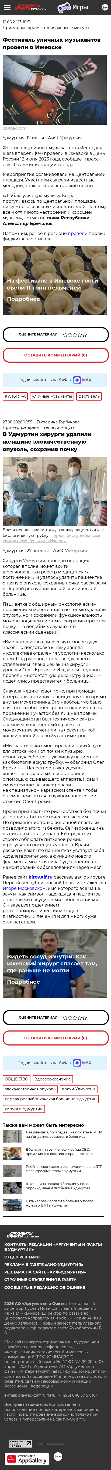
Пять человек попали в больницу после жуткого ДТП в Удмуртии (59, 1203)
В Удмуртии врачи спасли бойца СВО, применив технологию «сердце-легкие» (59, 1151)
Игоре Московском (24, 888)
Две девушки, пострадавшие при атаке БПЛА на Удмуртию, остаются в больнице (64, 1134)
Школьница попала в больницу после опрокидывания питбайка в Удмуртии (58, 1186)
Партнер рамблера (51, 1443)
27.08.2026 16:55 (17, 422)
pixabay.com (14, 128)
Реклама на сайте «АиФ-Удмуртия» (45, 1272)
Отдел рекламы (22, 1257)
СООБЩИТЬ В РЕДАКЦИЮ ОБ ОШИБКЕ (44, 1287)
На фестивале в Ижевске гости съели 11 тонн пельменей (52, 284)
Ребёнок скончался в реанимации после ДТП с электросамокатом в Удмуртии (64, 1169)
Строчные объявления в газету (40, 1279)
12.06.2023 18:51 (17, 22)
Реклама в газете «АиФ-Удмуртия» (43, 1264)
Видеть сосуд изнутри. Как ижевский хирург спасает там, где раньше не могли (52, 963)
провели (78, 233)
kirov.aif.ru (41, 877)
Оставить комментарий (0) (55, 355)
